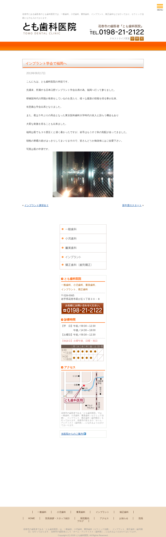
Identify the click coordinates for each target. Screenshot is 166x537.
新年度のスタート (132, 205)
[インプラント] (83, 257)
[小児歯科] (83, 238)
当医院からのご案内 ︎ (72, 433)
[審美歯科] (83, 247)
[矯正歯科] (83, 266)
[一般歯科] (83, 229)
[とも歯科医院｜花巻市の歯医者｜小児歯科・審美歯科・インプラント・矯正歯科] (49, 28)
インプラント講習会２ (36, 205)
